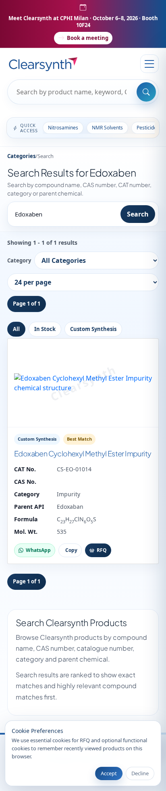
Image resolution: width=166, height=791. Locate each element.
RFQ (102, 550)
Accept (109, 773)
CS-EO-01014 (74, 469)
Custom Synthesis (93, 329)
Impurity (68, 494)
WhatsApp (38, 550)
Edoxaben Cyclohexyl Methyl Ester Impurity (82, 453)
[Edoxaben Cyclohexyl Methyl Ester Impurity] (83, 383)
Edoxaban (70, 506)
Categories (21, 156)
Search (138, 214)
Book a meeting (87, 38)
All (16, 329)
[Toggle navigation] (149, 63)
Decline (140, 773)
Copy (71, 550)
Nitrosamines (63, 127)
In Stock (45, 329)
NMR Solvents (107, 127)
